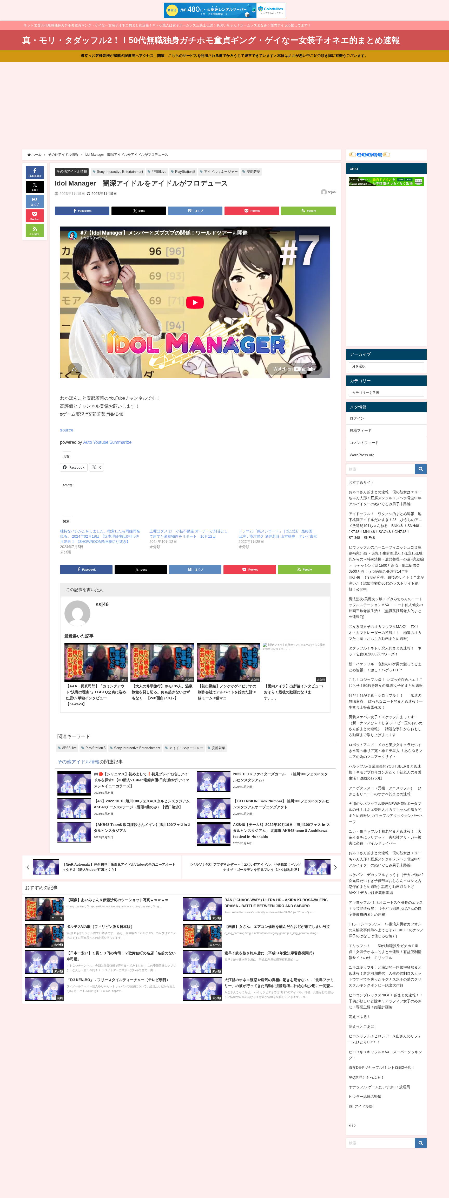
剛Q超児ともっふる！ (366, 1077)
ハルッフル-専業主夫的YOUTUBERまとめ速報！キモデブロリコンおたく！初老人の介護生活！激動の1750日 (385, 772)
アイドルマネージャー (221, 171)
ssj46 (332, 192)
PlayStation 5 (185, 171)
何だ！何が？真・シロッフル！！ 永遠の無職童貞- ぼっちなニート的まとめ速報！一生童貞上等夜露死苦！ (386, 701)
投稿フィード (361, 430)
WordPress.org (362, 455)
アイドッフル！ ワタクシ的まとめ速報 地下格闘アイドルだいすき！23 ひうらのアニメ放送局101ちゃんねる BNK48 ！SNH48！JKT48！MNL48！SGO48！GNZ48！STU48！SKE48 (386, 525)
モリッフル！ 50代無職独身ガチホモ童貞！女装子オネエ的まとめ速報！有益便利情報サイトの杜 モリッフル (385, 952)
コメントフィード (364, 442)
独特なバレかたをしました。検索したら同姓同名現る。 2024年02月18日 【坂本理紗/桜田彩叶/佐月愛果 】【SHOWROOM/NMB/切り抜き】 (100, 536)
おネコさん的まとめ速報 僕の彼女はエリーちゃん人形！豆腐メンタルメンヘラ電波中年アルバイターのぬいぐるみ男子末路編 (385, 498)
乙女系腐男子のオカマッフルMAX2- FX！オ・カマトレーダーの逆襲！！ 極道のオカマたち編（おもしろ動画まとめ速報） (385, 632)
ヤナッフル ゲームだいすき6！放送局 (379, 1087)
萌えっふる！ (360, 1016)
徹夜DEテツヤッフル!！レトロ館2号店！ (382, 1067)
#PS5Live (159, 171)
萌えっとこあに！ (363, 1026)
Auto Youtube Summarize (107, 442)
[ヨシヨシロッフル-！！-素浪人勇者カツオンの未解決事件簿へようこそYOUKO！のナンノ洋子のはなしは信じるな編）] (386, 930)
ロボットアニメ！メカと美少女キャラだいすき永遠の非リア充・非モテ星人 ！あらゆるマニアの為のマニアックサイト (385, 750)
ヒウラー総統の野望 (365, 1096)
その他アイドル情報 (72, 171)
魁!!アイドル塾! (361, 1106)
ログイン (357, 418)
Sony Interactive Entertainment (120, 171)
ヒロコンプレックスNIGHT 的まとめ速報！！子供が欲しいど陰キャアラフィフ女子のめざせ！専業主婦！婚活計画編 (386, 1001)
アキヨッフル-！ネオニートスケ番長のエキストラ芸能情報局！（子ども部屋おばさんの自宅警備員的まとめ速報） (386, 908)
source (66, 430)
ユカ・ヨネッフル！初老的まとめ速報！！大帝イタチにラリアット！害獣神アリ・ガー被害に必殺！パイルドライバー (385, 837)
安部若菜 (253, 171)
